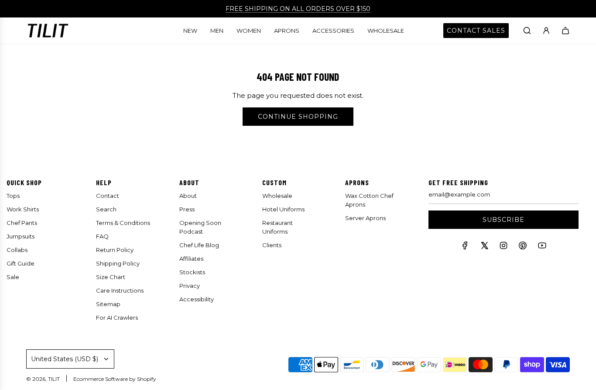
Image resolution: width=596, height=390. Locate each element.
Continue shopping (298, 117)
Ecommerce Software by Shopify (114, 379)
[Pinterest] (522, 247)
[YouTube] (541, 247)
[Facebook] (465, 247)
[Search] (527, 30)
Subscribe (503, 220)
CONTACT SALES (476, 31)
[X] (484, 247)
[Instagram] (503, 247)
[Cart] (565, 30)
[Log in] (546, 30)
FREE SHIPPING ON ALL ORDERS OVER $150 (298, 9)
